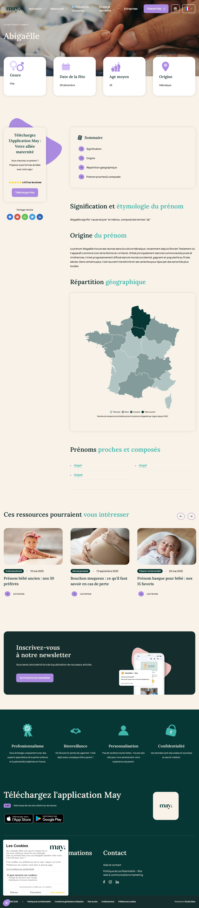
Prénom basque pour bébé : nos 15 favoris (164, 581)
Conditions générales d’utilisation (69, 901)
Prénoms (15, 24)
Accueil (7, 24)
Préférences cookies (127, 901)
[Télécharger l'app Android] (48, 818)
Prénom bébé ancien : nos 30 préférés (29, 581)
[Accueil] (13, 8)
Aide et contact (112, 865)
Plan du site (93, 901)
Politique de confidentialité (39, 901)
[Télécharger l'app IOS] (19, 818)
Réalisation (185, 901)
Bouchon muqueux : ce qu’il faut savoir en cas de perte (99, 581)
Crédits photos (108, 901)
